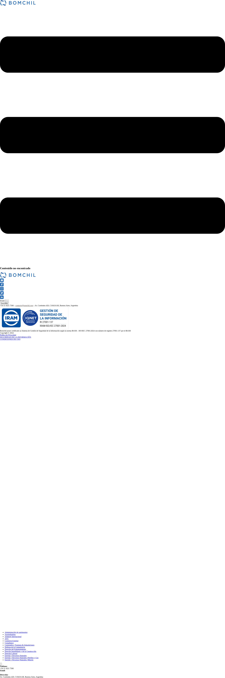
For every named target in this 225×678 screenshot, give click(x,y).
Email (2, 301)
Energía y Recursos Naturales (16, 656)
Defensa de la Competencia (15, 647)
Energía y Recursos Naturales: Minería (19, 660)
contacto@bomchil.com (24, 306)
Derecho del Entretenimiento (15, 649)
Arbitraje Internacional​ (13, 637)
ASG (7, 639)
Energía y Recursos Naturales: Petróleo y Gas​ (21, 658)
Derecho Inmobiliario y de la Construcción (20, 651)
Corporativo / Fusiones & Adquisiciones (19, 645)
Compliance (9, 643)
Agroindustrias (10, 634)
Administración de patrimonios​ (16, 632)
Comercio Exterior (11, 641)
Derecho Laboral (11, 654)
